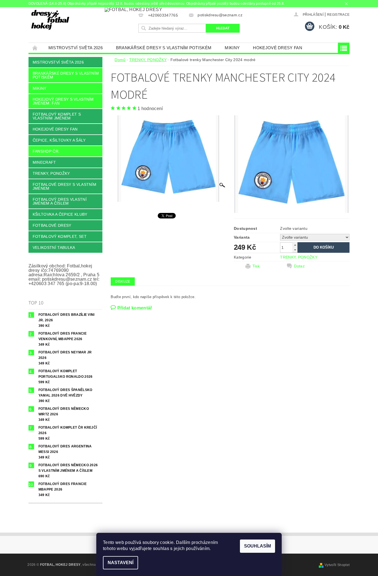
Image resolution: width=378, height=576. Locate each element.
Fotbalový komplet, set (60, 236)
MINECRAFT (44, 162)
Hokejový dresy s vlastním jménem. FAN (63, 101)
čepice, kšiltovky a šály (59, 140)
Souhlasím (257, 546)
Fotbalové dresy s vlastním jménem (64, 186)
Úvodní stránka (35, 48)
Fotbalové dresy (52, 225)
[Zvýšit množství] (294, 244)
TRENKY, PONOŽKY (51, 173)
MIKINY (232, 47)
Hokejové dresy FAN (277, 47)
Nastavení (120, 562)
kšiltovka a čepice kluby (60, 214)
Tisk (256, 266)
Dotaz (299, 266)
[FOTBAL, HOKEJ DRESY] (50, 20)
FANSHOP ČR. (46, 151)
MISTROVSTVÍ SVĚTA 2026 (75, 47)
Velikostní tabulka (54, 247)
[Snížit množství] (294, 249)
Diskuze (122, 281)
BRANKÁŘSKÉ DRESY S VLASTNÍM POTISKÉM (164, 47)
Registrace (338, 15)
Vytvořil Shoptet (337, 565)
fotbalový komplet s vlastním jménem (57, 116)
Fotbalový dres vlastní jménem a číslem (60, 201)
